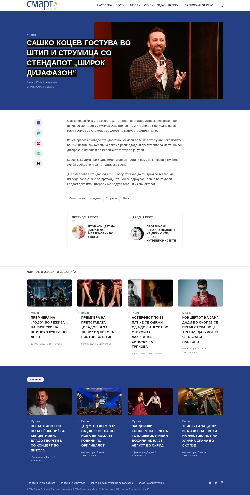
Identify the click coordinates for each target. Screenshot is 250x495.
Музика (186, 312)
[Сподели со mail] (38, 153)
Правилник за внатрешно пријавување (111, 482)
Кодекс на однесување (150, 482)
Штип (125, 198)
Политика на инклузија (72, 482)
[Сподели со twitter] (38, 133)
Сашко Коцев (77, 198)
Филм (135, 312)
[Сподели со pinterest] (38, 143)
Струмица (111, 198)
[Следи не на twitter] (216, 482)
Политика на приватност (41, 482)
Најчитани (35, 379)
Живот (31, 35)
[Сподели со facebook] (38, 123)
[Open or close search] (221, 5)
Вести (85, 312)
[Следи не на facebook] (210, 482)
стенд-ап (95, 198)
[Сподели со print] (38, 163)
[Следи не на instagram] (221, 482)
